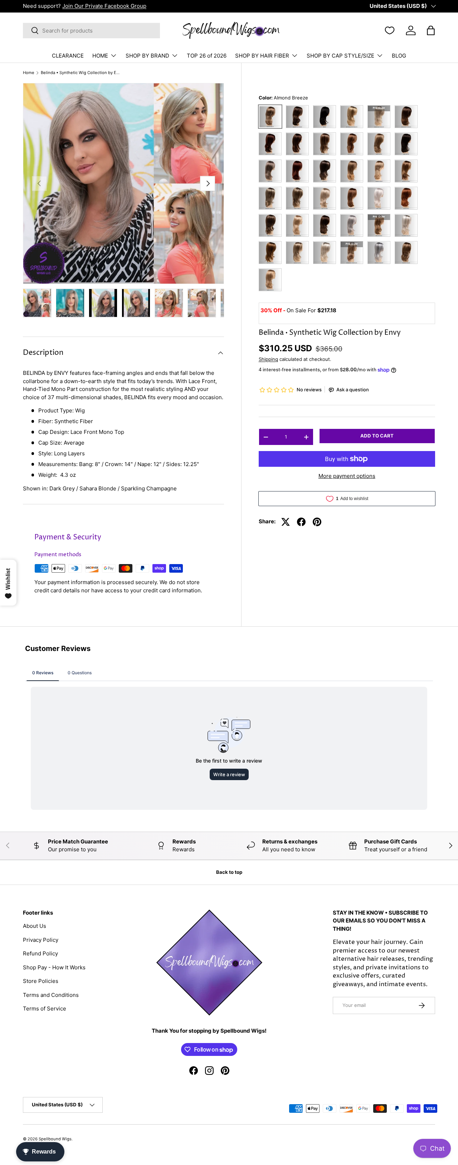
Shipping (268, 359)
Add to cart (377, 436)
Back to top (229, 872)
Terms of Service (44, 1008)
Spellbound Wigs (55, 1138)
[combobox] (91, 30)
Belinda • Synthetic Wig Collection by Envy (81, 73)
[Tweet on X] (285, 522)
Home (28, 73)
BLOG (399, 55)
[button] (431, 30)
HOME (100, 55)
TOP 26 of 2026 (206, 55)
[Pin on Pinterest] (317, 522)
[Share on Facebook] (301, 522)
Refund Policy (40, 953)
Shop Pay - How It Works (54, 967)
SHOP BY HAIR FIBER (262, 55)
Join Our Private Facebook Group (104, 6)
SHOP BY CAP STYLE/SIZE (340, 55)
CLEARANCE (68, 55)
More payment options (346, 476)
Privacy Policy (40, 939)
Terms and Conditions (51, 995)
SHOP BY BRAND (147, 55)
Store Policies (40, 981)
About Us (34, 925)
